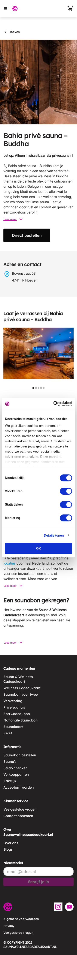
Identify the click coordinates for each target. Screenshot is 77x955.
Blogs (8, 849)
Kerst (7, 733)
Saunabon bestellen (19, 755)
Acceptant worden (18, 787)
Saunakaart (13, 726)
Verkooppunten (16, 774)
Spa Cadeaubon (16, 714)
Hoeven (14, 32)
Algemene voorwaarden (21, 919)
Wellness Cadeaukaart (21, 688)
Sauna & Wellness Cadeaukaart (18, 679)
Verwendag (12, 701)
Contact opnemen (18, 816)
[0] (70, 8)
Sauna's (9, 761)
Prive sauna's (14, 707)
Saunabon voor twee (20, 694)
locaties (9, 563)
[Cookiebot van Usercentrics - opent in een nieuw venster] (54, 404)
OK (38, 548)
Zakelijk (9, 781)
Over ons (10, 843)
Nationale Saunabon (20, 720)
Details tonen (54, 535)
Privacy (8, 926)
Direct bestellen (27, 235)
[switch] (66, 491)
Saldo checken (15, 768)
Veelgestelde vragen (20, 809)
